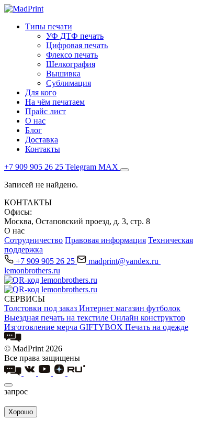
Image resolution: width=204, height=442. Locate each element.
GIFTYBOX (102, 327)
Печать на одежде (156, 327)
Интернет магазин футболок (129, 308)
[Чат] (12, 339)
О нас (35, 120)
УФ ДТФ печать (75, 35)
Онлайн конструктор (147, 317)
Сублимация (68, 83)
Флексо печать (72, 54)
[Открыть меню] (124, 169)
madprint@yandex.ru (124, 261)
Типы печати (48, 26)
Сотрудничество (33, 240)
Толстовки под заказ (41, 308)
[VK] (31, 372)
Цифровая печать (77, 45)
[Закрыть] (8, 384)
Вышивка (63, 73)
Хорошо (20, 412)
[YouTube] (45, 372)
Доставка (41, 139)
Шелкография (70, 64)
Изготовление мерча (42, 327)
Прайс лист (45, 111)
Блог (33, 130)
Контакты (42, 149)
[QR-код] (50, 279)
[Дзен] (60, 372)
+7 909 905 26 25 (46, 261)
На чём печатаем (55, 101)
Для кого (40, 92)
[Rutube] (76, 372)
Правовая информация (105, 240)
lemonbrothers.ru (32, 270)
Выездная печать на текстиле (57, 317)
